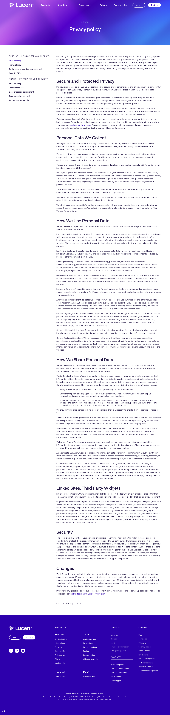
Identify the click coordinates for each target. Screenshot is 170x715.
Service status (89, 655)
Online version (60, 655)
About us (114, 635)
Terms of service (16, 65)
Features (58, 647)
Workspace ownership (19, 100)
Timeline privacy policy (120, 647)
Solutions (142, 643)
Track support (116, 681)
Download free (60, 651)
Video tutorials (144, 651)
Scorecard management (148, 671)
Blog (140, 635)
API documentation (91, 659)
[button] (64, 5)
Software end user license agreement (25, 69)
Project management (147, 659)
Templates (143, 639)
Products (45, 5)
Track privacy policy (118, 651)
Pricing (103, 5)
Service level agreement (19, 96)
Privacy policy (15, 61)
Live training (143, 655)
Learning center (145, 647)
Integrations (60, 643)
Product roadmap (90, 647)
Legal (113, 643)
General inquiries (117, 665)
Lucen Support (116, 677)
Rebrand (114, 639)
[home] (21, 5)
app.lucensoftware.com (80, 125)
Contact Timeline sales (120, 669)
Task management (146, 663)
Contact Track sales (119, 673)
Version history (60, 663)
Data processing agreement (21, 92)
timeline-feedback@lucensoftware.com (87, 594)
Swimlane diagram (146, 667)
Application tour (61, 639)
